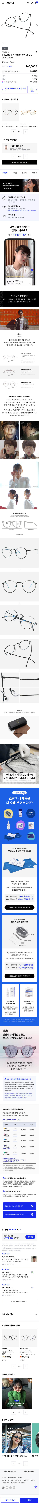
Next (37, 26)
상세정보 (5, 173)
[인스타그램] (10, 1487)
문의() (24, 173)
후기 (13, 62)
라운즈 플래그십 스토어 (10, 1471)
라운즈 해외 (10, 1480)
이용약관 (20, 1477)
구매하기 (29, 1500)
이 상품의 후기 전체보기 (18, 1301)
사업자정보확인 (5, 1483)
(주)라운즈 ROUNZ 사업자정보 (18, 1483)
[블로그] (14, 1487)
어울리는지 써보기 (10, 1500)
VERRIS (4, 52)
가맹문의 (33, 1480)
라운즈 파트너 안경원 (29, 1471)
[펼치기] (19, 1496)
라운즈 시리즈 (7, 1420)
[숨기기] (35, 1314)
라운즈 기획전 (7, 1374)
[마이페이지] (32, 3)
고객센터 (4, 1477)
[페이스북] (7, 1487)
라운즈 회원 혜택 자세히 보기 (19, 162)
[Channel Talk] (35, 1487)
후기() (14, 173)
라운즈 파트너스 (18, 1480)
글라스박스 (26, 1480)
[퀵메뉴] (3, 3)
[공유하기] (36, 52)
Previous (2, 26)
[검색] (28, 3)
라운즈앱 (4, 1480)
